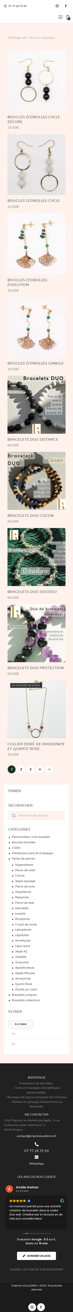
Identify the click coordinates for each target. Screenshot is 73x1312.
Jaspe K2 (21, 951)
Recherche (11, 815)
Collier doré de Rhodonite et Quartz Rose (36, 746)
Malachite (22, 897)
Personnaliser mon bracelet (31, 837)
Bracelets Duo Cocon (30, 516)
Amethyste (23, 940)
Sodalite (20, 957)
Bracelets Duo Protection (35, 668)
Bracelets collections (26, 1000)
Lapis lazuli (22, 946)
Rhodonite (22, 919)
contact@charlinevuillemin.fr (37, 1136)
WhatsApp (36, 1163)
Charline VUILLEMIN (23, 1285)
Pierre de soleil (25, 870)
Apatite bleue (24, 967)
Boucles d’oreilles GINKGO (35, 363)
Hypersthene (24, 864)
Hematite (21, 908)
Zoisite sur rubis (26, 989)
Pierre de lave (24, 902)
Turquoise (22, 962)
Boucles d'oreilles (24, 842)
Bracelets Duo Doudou (32, 592)
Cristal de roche (26, 924)
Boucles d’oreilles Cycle (33, 201)
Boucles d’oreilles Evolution (27, 282)
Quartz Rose (23, 984)
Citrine (20, 875)
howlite (20, 913)
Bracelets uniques (24, 995)
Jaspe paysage (25, 881)
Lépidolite (22, 935)
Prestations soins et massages (32, 853)
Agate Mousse (25, 973)
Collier (16, 847)
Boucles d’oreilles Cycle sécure (33, 119)
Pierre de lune (25, 886)
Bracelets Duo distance (32, 439)
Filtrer (21, 1024)
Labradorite (23, 929)
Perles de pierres (23, 858)
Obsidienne (23, 892)
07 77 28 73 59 (36, 1151)
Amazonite (23, 978)
